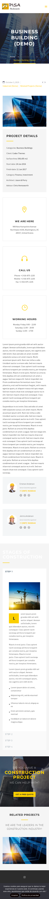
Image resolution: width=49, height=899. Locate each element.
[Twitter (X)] (25, 495)
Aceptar (14, 895)
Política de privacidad (30, 895)
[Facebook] (21, 495)
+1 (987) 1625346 (28, 491)
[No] (46, 891)
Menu (46, 6)
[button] (24, 794)
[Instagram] (29, 495)
